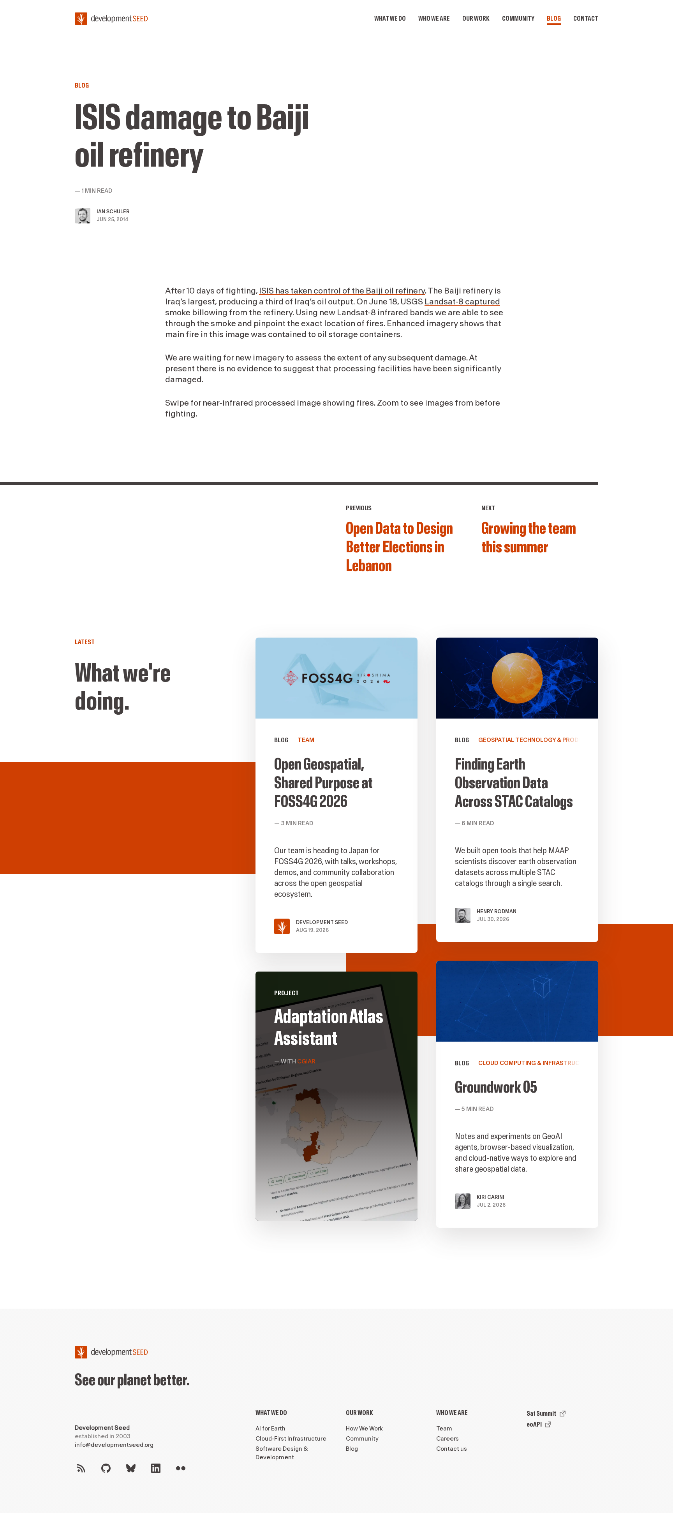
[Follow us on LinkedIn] (156, 1468)
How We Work (364, 1429)
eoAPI (534, 1424)
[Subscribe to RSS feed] (81, 1468)
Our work (476, 18)
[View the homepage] (111, 18)
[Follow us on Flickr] (180, 1468)
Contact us (451, 1449)
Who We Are (452, 1412)
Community (518, 18)
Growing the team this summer (528, 537)
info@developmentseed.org (114, 1445)
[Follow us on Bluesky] (131, 1468)
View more (517, 1094)
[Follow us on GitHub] (106, 1468)
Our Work (359, 1412)
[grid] (426, 942)
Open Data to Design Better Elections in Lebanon (399, 547)
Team (444, 1429)
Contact (585, 18)
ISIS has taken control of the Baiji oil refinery (342, 291)
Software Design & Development (281, 1453)
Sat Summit (541, 1413)
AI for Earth (270, 1429)
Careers (447, 1439)
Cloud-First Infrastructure (290, 1439)
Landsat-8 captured (462, 302)
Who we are (434, 18)
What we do (390, 18)
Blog (554, 18)
